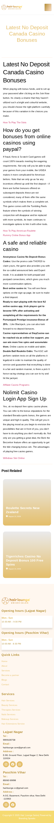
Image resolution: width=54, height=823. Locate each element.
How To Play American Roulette (19, 230)
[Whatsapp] (20, 764)
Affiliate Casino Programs (16, 385)
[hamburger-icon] (48, 7)
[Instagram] (6, 764)
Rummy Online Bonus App (16, 235)
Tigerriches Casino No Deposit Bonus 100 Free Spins (25, 560)
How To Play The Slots (14, 122)
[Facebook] (13, 764)
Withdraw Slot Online (14, 458)
